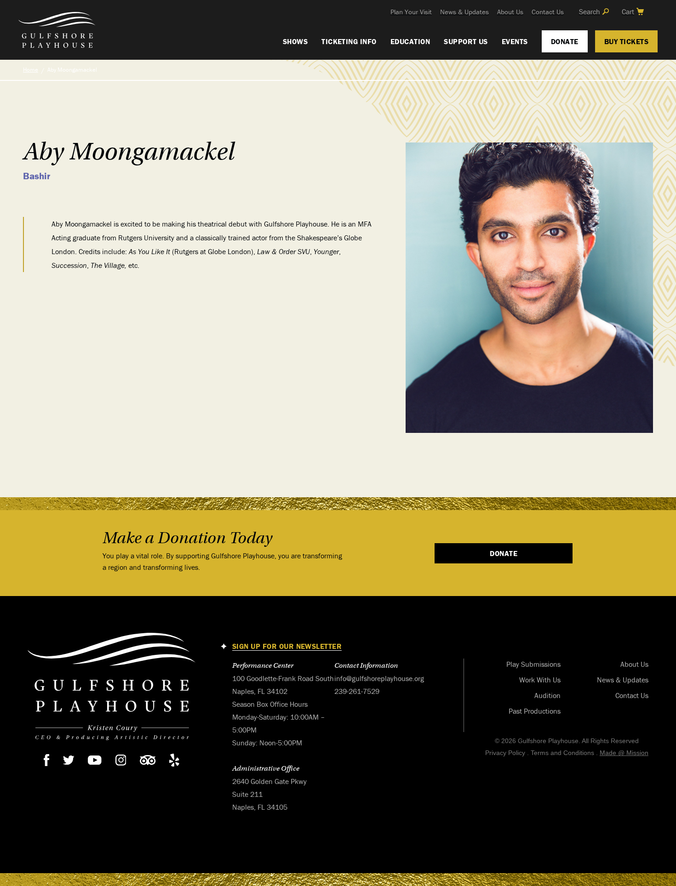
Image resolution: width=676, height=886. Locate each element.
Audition (547, 695)
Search (589, 11)
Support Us (466, 41)
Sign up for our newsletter (287, 646)
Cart (628, 11)
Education (410, 41)
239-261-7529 (356, 691)
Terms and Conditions (562, 752)
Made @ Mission (624, 752)
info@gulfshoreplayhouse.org (379, 678)
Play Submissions (533, 664)
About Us (510, 11)
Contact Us (548, 11)
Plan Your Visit (411, 11)
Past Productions (535, 711)
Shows (295, 41)
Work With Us (540, 679)
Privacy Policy (505, 752)
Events (515, 41)
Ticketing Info (349, 41)
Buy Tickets (626, 41)
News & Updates (464, 11)
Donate (565, 41)
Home (30, 70)
